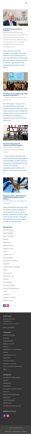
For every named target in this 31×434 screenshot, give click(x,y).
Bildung (14, 32)
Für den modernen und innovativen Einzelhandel (12, 144)
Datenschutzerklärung (11, 378)
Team (13, 47)
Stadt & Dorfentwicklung (17, 97)
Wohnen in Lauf (7, 99)
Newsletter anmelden (11, 395)
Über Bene (6, 397)
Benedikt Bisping (7, 32)
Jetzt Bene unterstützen (12, 389)
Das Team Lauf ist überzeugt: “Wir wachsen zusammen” (15, 94)
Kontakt (6, 392)
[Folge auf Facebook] (4, 305)
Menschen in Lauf (15, 42)
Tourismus (5, 152)
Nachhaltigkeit (6, 44)
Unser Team (7, 403)
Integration (6, 39)
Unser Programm (9, 400)
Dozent (5, 380)
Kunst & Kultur (6, 42)
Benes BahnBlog (8, 233)
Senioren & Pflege (15, 44)
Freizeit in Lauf (24, 35)
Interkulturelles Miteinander (16, 39)
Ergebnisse (7, 383)
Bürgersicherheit (7, 35)
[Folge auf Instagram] (7, 305)
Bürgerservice (19, 32)
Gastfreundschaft (7, 37)
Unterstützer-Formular (12, 406)
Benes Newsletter (7, 147)
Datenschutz (16, 431)
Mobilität (22, 42)
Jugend (25, 39)
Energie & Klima (16, 35)
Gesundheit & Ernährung (18, 37)
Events (5, 251)
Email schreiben (8, 328)
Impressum (7, 386)
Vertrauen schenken (9, 297)
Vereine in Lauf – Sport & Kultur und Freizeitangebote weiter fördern (14, 197)
